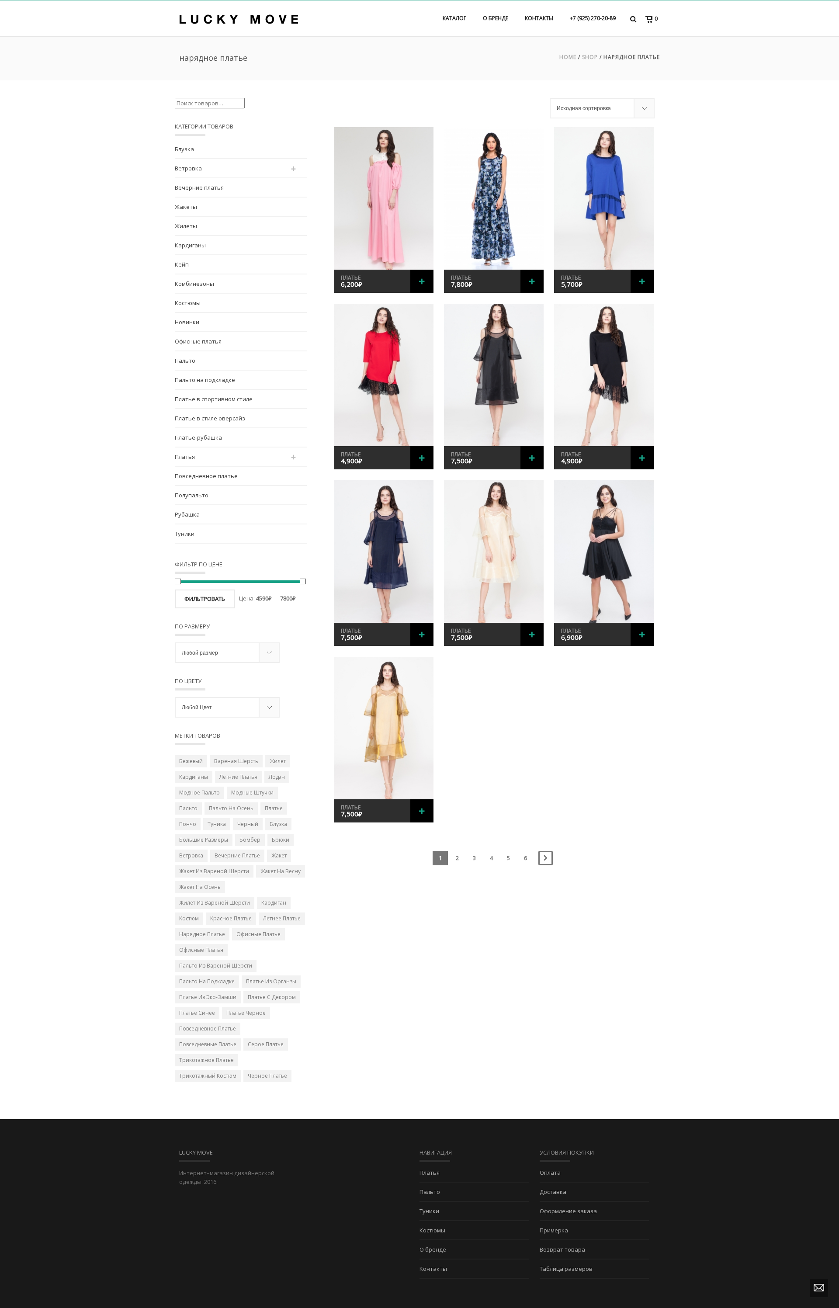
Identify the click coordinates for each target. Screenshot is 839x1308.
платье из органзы (271, 981)
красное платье (231, 918)
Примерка (554, 1230)
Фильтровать (204, 599)
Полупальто (191, 495)
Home (567, 57)
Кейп (182, 264)
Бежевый (191, 761)
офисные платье (258, 934)
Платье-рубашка (198, 437)
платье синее (197, 1013)
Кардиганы (190, 245)
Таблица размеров (566, 1269)
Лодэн (277, 777)
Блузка (184, 149)
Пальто (185, 360)
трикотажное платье (206, 1060)
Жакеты (186, 207)
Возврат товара (562, 1249)
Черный (247, 824)
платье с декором (272, 997)
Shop (590, 57)
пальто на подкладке (207, 981)
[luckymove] (238, 18)
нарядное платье (202, 934)
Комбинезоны (194, 284)
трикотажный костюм (207, 1075)
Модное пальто (199, 792)
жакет (279, 855)
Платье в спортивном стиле (214, 399)
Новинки (187, 322)
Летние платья (238, 777)
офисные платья (201, 950)
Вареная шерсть (236, 761)
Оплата (550, 1172)
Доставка (553, 1192)
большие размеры (203, 839)
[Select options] (421, 281)
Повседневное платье (206, 476)
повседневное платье (207, 1028)
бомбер (249, 839)
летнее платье (282, 918)
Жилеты (186, 226)
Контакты (539, 18)
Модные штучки (252, 792)
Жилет (278, 761)
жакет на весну (280, 871)
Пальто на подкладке (205, 380)
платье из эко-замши (207, 997)
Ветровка (188, 168)
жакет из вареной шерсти (214, 871)
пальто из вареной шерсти (215, 965)
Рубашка (187, 514)
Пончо (187, 824)
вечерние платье (237, 855)
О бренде (495, 18)
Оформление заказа (568, 1211)
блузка (278, 824)
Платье (351, 277)
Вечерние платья (199, 187)
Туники (184, 534)
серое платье (266, 1044)
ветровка (191, 855)
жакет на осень (200, 887)
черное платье (267, 1075)
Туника (217, 824)
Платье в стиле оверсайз (210, 418)
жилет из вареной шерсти (214, 902)
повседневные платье (207, 1044)
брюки (280, 839)
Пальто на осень (231, 808)
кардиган (273, 902)
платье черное (246, 1013)
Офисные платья (198, 341)
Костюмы (188, 303)
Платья (185, 457)
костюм (189, 918)
